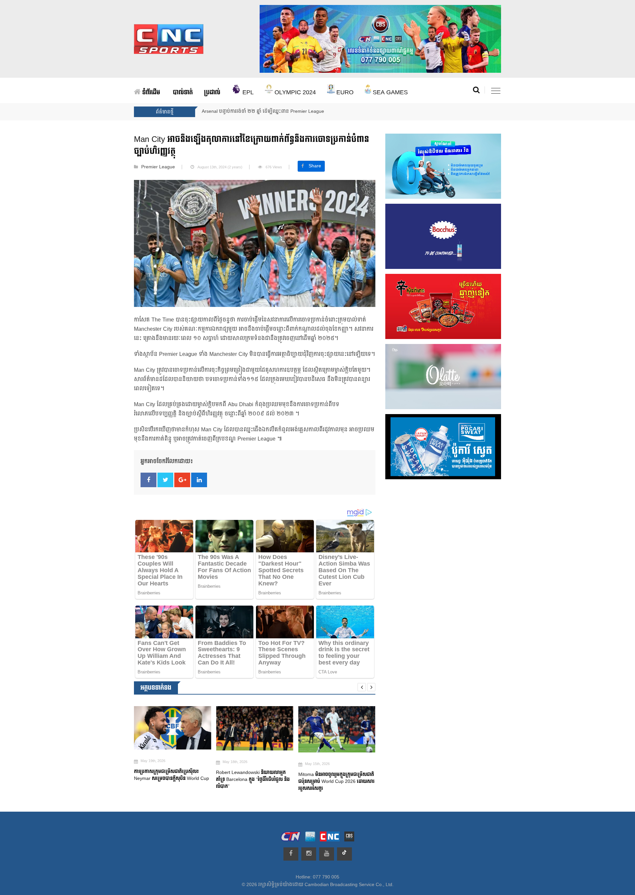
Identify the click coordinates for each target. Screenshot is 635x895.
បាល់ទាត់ (183, 92)
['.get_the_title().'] (172, 727)
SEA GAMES (389, 92)
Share (315, 166)
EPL (247, 92)
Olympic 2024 (294, 92)
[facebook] (290, 854)
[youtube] (326, 854)
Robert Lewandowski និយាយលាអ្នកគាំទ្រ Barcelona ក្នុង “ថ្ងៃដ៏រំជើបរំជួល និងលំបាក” (253, 779)
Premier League (158, 167)
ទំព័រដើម (150, 92)
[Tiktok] (344, 854)
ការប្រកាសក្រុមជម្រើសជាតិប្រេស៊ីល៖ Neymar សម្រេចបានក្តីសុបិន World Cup (172, 775)
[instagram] (308, 854)
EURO (344, 92)
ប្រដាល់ (212, 92)
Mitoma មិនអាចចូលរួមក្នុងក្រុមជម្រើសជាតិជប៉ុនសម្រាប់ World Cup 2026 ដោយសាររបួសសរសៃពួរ (336, 781)
